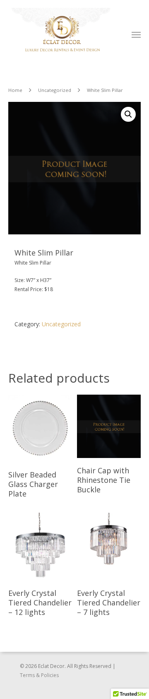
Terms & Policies (39, 675)
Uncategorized (54, 90)
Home (15, 90)
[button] (128, 114)
